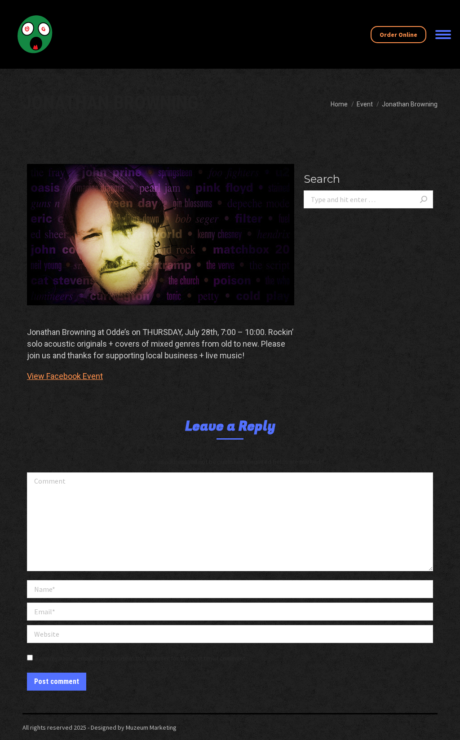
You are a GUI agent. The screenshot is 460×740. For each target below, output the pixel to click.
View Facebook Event (65, 376)
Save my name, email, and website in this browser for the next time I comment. (141, 658)
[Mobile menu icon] (443, 34)
